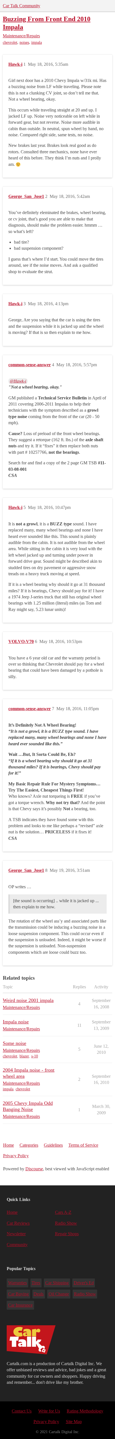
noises (24, 42)
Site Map (74, 1421)
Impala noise (16, 1022)
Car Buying (18, 1294)
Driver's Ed (84, 1282)
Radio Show (66, 1223)
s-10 (34, 1056)
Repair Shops (67, 1233)
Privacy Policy (16, 1155)
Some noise (14, 1043)
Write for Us (49, 1411)
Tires (36, 1282)
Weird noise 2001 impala (28, 1000)
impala (36, 42)
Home (8, 1145)
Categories (29, 1145)
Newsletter (16, 1233)
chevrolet (10, 42)
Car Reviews (18, 1223)
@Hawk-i (18, 381)
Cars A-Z (63, 1212)
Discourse (34, 1168)
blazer (24, 1056)
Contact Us (22, 1411)
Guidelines (53, 1145)
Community (17, 1244)
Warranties (17, 1282)
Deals (38, 1294)
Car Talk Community (21, 5)
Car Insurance (20, 1305)
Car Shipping (57, 1282)
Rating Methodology (85, 1411)
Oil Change (59, 1294)
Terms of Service (83, 1145)
